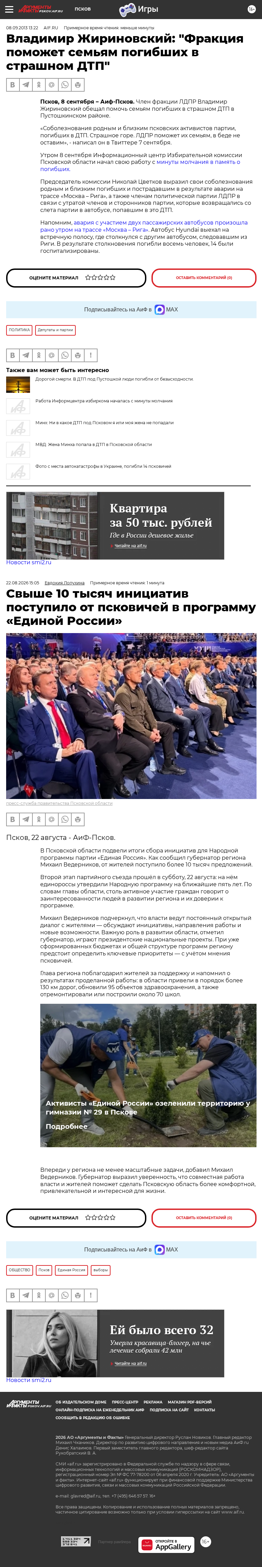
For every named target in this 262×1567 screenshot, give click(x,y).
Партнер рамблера (114, 1542)
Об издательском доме (81, 1402)
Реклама (153, 1402)
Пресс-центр (125, 1402)
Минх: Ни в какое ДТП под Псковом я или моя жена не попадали (104, 422)
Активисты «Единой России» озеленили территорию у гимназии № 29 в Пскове (148, 1107)
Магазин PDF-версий (190, 1402)
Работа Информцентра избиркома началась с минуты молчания (104, 400)
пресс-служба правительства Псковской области (59, 803)
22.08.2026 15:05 (22, 582)
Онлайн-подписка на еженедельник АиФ (100, 1410)
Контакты (204, 1410)
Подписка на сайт (169, 1410)
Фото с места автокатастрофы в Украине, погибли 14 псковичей (103, 466)
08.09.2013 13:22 (22, 27)
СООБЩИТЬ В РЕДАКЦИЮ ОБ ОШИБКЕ (93, 1418)
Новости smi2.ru (29, 562)
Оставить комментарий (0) (204, 278)
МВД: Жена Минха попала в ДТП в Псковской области (93, 444)
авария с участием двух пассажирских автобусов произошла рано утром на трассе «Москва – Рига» (144, 226)
